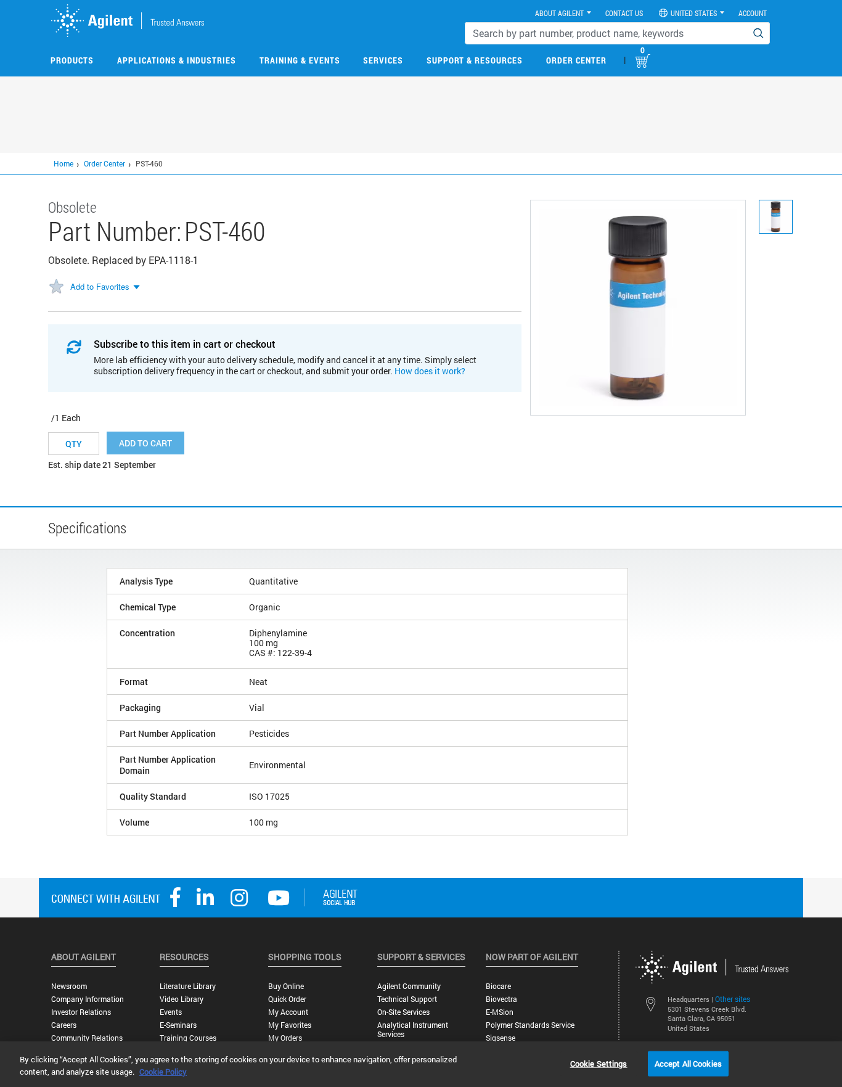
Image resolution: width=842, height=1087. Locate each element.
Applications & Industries (176, 60)
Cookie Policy (163, 1071)
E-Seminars (178, 1025)
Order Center (576, 60)
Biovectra (501, 999)
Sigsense (500, 1038)
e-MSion (499, 1012)
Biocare (498, 986)
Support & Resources (475, 60)
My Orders (285, 1038)
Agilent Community (409, 986)
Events (171, 1012)
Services (383, 60)
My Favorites (289, 1025)
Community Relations (87, 1038)
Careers (63, 1025)
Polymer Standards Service (530, 1025)
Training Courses (188, 1038)
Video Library (181, 999)
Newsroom (69, 986)
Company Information (87, 999)
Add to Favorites (99, 286)
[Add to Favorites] (56, 287)
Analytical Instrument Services (412, 1029)
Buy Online (286, 986)
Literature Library (188, 986)
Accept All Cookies (688, 1063)
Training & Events (300, 60)
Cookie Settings (598, 1063)
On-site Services (403, 1012)
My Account (288, 1012)
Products (72, 60)
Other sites (732, 999)
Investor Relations (81, 1012)
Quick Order (287, 999)
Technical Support (407, 999)
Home (63, 163)
